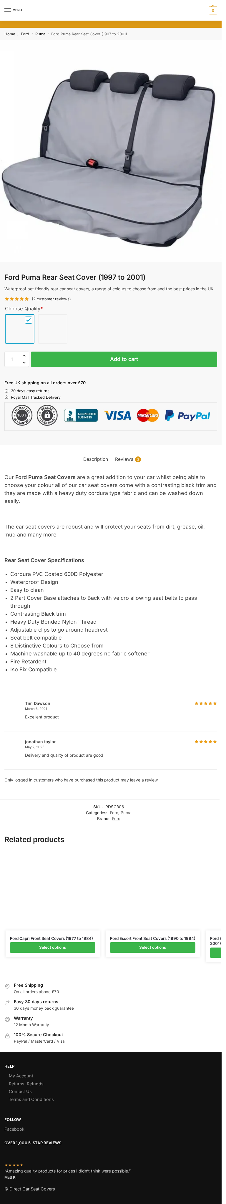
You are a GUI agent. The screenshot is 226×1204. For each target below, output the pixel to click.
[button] (212, 10)
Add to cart (124, 359)
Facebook (14, 1129)
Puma (40, 34)
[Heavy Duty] (19, 329)
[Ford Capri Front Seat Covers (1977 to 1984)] (53, 890)
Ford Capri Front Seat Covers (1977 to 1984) (51, 938)
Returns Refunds (26, 1084)
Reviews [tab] (127, 459)
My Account (21, 1076)
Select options (52, 947)
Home (9, 34)
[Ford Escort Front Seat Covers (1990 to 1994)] (153, 890)
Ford (25, 34)
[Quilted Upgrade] (52, 329)
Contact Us (20, 1091)
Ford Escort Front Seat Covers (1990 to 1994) (152, 938)
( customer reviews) (51, 299)
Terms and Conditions (31, 1099)
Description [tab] (95, 459)
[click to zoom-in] (111, 151)
